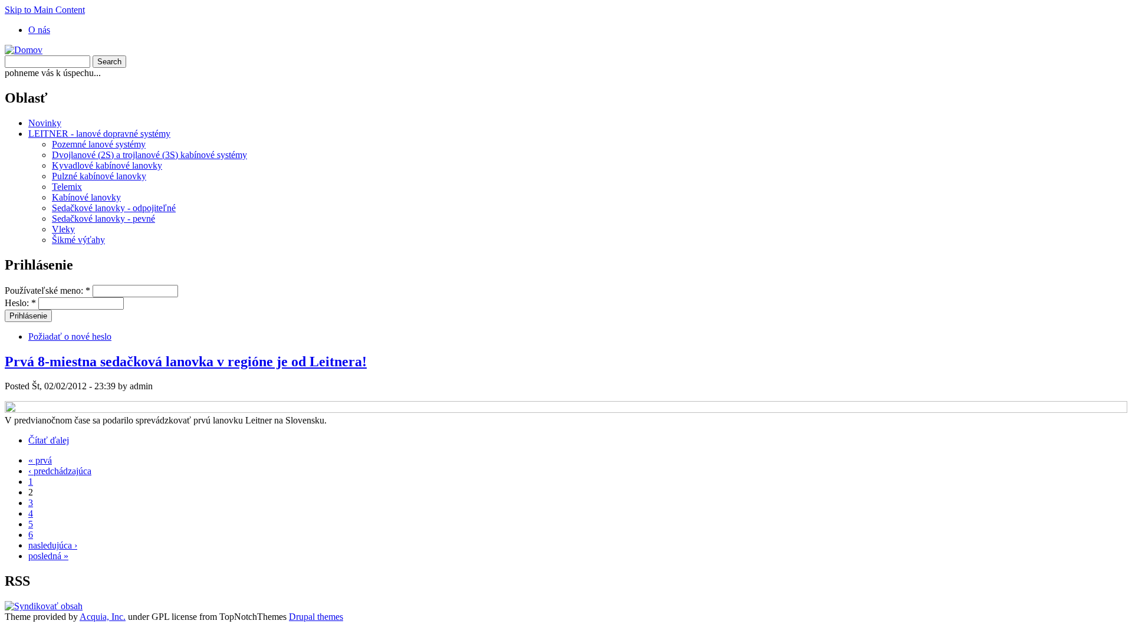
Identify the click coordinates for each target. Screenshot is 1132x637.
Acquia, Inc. (103, 617)
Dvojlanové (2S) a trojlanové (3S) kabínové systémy (149, 155)
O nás (39, 30)
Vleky (63, 229)
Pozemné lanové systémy (99, 144)
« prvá (40, 460)
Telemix (67, 187)
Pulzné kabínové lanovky (99, 176)
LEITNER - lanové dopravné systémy (99, 134)
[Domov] (23, 50)
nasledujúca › (52, 545)
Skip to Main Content (45, 10)
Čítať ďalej (48, 440)
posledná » (48, 556)
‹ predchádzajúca (59, 471)
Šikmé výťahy (78, 240)
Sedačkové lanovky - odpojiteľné (114, 208)
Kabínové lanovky (86, 197)
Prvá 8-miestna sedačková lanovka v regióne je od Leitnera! (186, 361)
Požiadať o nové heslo (69, 336)
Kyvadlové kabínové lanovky (107, 165)
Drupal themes (316, 617)
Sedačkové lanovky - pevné (103, 219)
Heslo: (20, 303)
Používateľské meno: (47, 290)
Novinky (44, 123)
